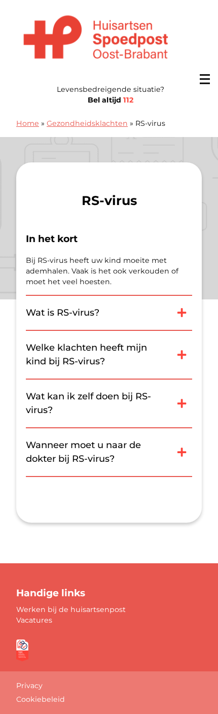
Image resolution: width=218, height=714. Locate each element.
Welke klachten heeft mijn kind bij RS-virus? (86, 354)
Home (27, 123)
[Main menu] (205, 79)
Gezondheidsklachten (87, 123)
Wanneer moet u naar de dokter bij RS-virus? (83, 451)
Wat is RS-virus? (62, 312)
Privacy (29, 685)
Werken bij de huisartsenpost (71, 609)
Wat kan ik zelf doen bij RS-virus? (88, 403)
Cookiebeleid (40, 699)
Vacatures (34, 620)
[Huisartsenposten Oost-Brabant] (95, 39)
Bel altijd (110, 100)
